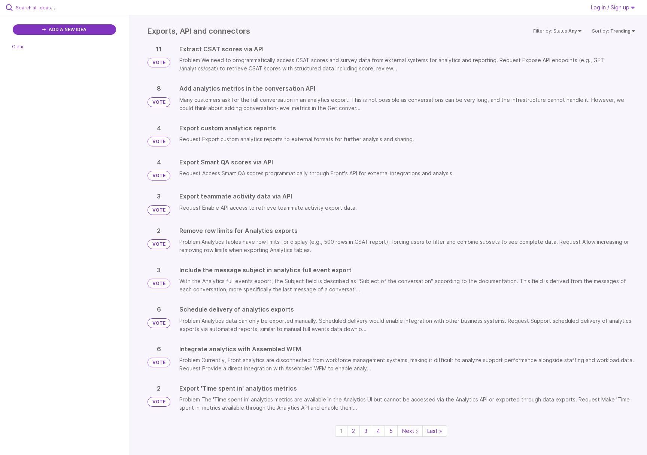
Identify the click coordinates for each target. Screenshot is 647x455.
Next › (410, 431)
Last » (434, 431)
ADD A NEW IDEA (67, 29)
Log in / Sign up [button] (611, 7)
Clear (18, 46)
